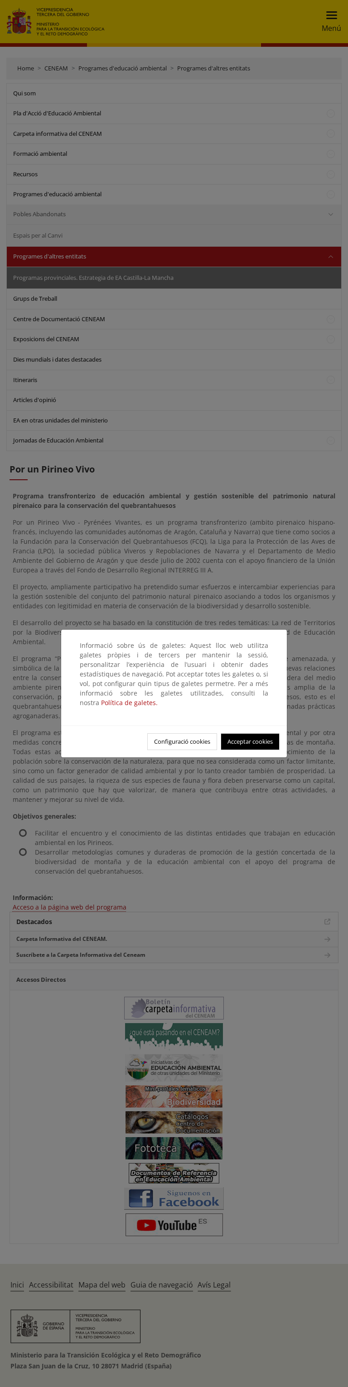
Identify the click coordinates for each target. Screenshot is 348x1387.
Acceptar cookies (250, 741)
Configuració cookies (182, 741)
